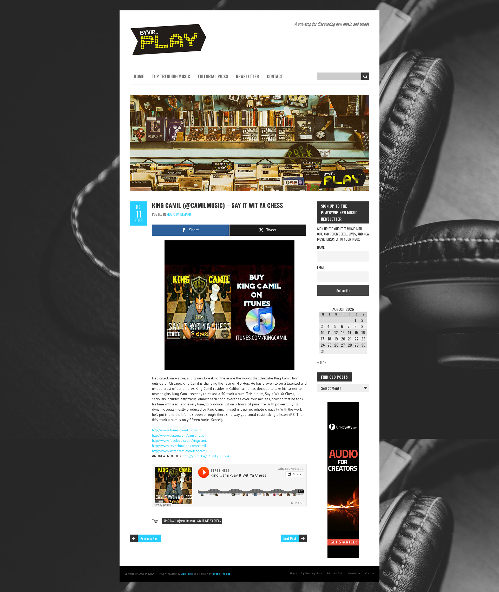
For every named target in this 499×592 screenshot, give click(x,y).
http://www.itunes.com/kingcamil (176, 430)
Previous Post (149, 538)
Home (139, 76)
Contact (275, 76)
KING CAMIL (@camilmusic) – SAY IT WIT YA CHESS (217, 205)
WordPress (187, 573)
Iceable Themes (221, 573)
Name (321, 247)
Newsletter (247, 76)
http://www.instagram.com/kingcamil (179, 451)
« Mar (321, 362)
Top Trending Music (171, 76)
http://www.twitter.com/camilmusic (178, 435)
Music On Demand (179, 214)
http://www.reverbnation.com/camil (179, 445)
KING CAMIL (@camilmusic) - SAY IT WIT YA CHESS (192, 521)
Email (321, 267)
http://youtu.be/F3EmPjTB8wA (206, 456)
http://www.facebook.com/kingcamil (179, 440)
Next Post (289, 538)
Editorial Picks (213, 76)
